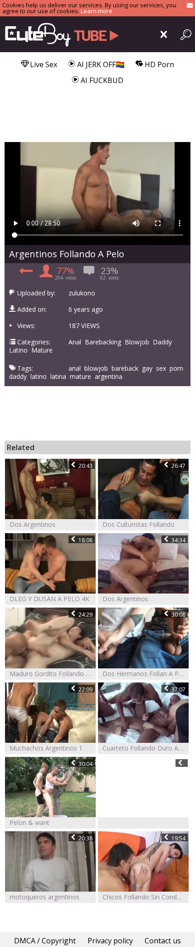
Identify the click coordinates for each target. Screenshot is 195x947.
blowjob (96, 368)
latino (38, 376)
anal (74, 368)
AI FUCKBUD (101, 80)
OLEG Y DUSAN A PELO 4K (49, 598)
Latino (18, 350)
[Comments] (25, 274)
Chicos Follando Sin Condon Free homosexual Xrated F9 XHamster (145, 897)
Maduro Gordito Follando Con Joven (53, 673)
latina (58, 376)
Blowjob (137, 342)
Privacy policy (110, 940)
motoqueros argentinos (44, 897)
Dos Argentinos (32, 524)
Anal (74, 342)
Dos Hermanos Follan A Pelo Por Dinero (145, 673)
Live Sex (42, 64)
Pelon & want (29, 822)
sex (161, 368)
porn (176, 368)
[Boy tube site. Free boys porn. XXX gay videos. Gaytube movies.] (60, 34)
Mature (42, 350)
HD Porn (158, 64)
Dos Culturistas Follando (138, 524)
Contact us (163, 940)
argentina (108, 376)
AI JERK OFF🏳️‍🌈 (100, 64)
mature (80, 376)
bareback (125, 368)
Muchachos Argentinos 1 (46, 748)
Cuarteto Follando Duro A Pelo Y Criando (145, 748)
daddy (18, 376)
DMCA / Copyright (45, 940)
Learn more (96, 11)
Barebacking (103, 342)
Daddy (162, 342)
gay (147, 368)
